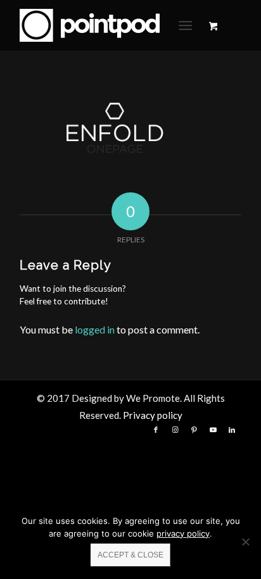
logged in (95, 329)
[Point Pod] (108, 25)
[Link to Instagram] (174, 429)
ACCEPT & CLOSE (130, 555)
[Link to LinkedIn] (231, 429)
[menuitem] (188, 25)
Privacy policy (152, 415)
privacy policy (183, 533)
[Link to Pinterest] (193, 429)
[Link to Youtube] (212, 429)
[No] (245, 541)
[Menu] (185, 25)
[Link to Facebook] (155, 429)
